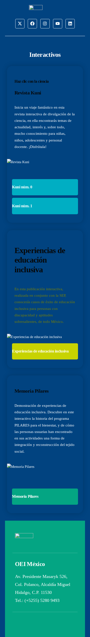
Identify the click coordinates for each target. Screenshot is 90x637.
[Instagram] (45, 23)
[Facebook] (32, 23)
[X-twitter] (19, 23)
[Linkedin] (70, 23)
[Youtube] (57, 23)
